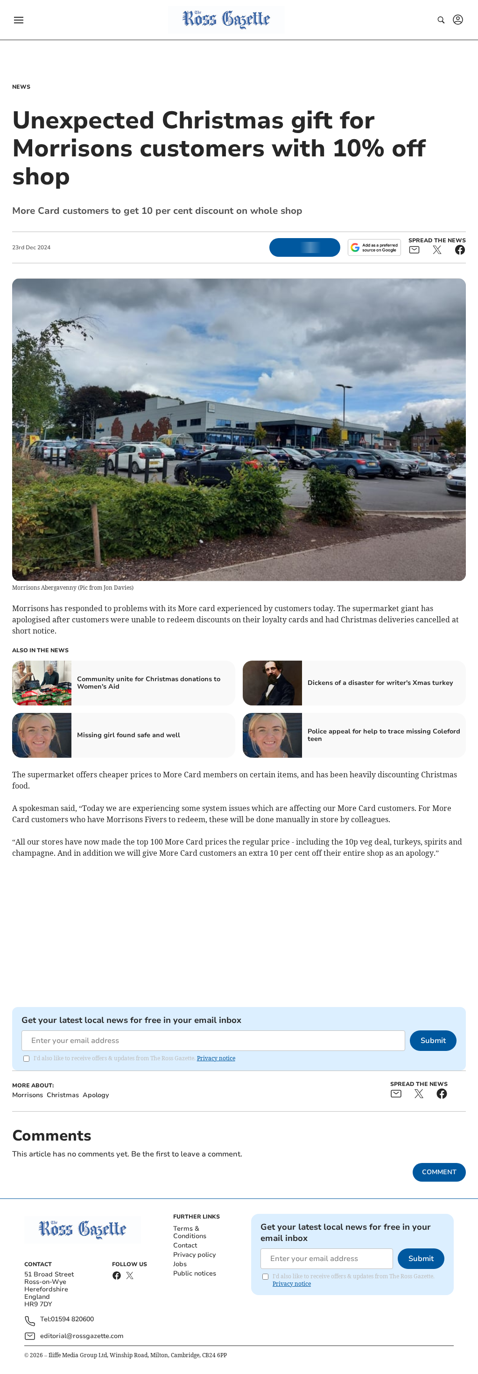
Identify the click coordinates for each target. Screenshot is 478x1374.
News (21, 87)
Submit (433, 1041)
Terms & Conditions (189, 1232)
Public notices (194, 1273)
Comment (439, 1172)
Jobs (180, 1264)
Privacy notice (216, 1058)
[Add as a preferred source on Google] (374, 247)
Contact (185, 1245)
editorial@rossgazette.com (82, 1336)
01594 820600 (72, 1320)
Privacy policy (194, 1254)
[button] (18, 20)
